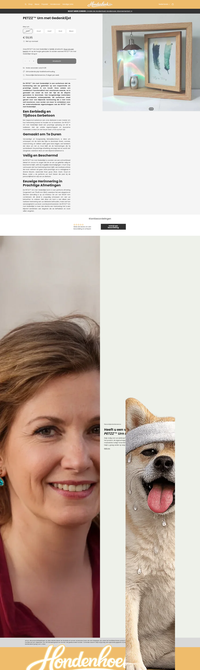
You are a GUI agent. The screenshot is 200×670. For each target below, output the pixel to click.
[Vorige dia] (104, 62)
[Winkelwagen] (172, 4)
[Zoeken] (25, 4)
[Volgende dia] (197, 62)
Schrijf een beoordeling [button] (113, 227)
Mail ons (107, 449)
